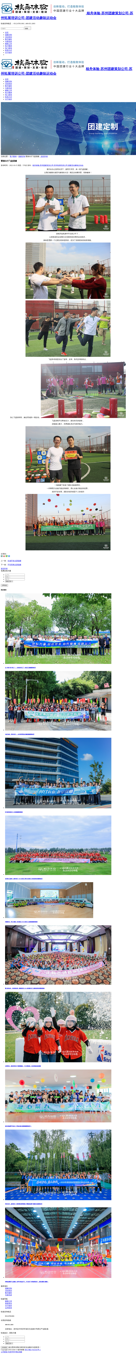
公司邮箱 (4, 1352)
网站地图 (18, 1352)
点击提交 (4, 1347)
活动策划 (8, 37)
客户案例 (8, 46)
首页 (6, 32)
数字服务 (8, 39)
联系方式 (8, 50)
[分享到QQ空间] (2, 556)
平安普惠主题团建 (14, 565)
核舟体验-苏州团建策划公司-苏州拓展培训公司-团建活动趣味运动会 (58, 165)
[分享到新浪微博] (4, 556)
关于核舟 (8, 52)
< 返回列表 (44, 156)
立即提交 (4, 585)
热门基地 (8, 48)
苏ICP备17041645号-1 (33, 1350)
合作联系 (8, 1308)
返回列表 (4, 568)
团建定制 (8, 35)
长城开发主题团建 (14, 561)
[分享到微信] (7, 556)
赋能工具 (8, 44)
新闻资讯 (8, 1303)
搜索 (26, 28)
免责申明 (11, 1352)
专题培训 (8, 41)
